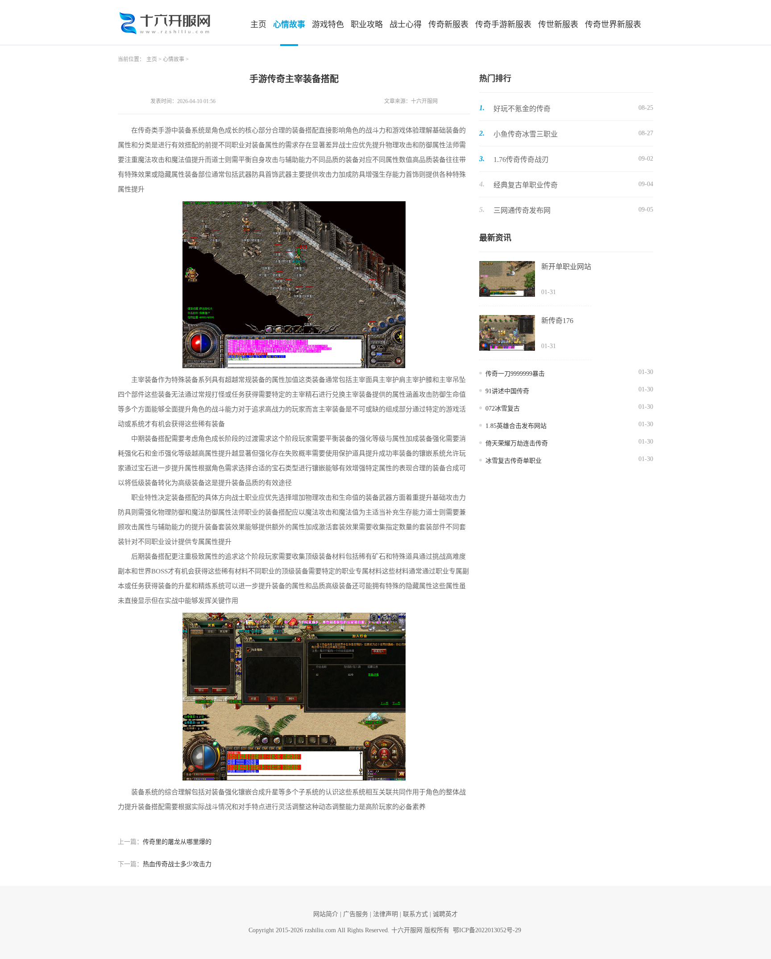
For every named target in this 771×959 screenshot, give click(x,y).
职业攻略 (367, 24)
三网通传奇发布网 (522, 210)
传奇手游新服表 (503, 24)
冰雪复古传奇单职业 (513, 460)
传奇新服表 (448, 24)
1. (482, 108)
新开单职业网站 (566, 266)
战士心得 (406, 24)
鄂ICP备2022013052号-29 (487, 930)
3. (482, 158)
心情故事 (289, 24)
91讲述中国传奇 (507, 391)
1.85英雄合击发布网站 (516, 426)
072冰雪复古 (502, 408)
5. (482, 209)
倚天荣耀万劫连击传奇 (516, 443)
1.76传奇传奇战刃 (521, 159)
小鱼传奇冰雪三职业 (525, 134)
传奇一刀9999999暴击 (515, 373)
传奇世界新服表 (613, 24)
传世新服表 (558, 24)
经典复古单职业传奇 (525, 185)
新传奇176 (557, 320)
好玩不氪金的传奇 (522, 108)
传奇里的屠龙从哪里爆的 (177, 842)
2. (482, 133)
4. (482, 184)
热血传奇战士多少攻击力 (177, 864)
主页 (258, 24)
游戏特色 (328, 24)
